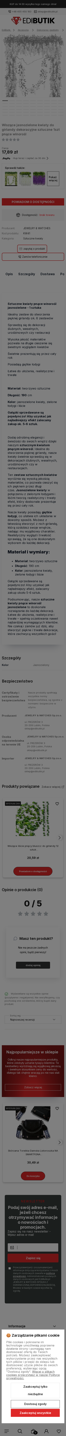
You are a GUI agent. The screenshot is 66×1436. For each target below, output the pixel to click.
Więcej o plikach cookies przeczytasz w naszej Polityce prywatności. (33, 1375)
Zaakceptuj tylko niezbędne (35, 1390)
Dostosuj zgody (35, 1404)
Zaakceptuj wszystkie (35, 1413)
